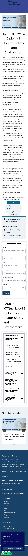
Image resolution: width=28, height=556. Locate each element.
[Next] (23, 430)
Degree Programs (9, 513)
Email (4, 262)
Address (5, 285)
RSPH (5, 510)
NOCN (6, 508)
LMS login (7, 517)
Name (4, 247)
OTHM (6, 501)
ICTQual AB (9, 235)
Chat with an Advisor (13, 548)
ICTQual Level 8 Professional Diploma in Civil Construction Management (14, 436)
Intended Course (8, 277)
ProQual (6, 504)
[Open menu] (22, 6)
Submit (6, 293)
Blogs (6, 515)
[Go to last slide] (4, 430)
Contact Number (8, 270)
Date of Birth (7, 255)
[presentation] (14, 424)
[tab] (13, 202)
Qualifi (6, 506)
